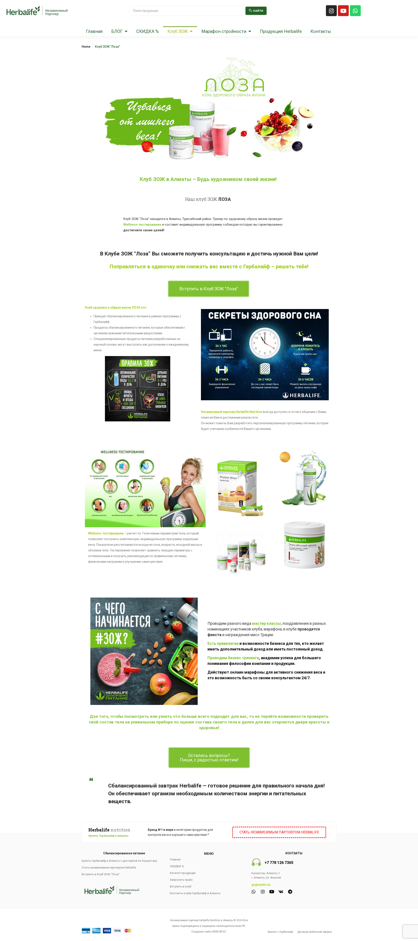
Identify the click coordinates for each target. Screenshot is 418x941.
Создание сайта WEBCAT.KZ (208, 931)
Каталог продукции (183, 873)
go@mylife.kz (261, 884)
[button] (208, 288)
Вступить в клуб (180, 886)
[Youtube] (343, 10)
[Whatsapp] (355, 10)
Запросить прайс (181, 879)
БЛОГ (117, 31)
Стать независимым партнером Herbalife (109, 867)
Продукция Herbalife (281, 31)
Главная (94, 31)
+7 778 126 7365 (279, 862)
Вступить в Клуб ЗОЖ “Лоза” (101, 874)
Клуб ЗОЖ (177, 31)
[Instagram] (331, 10)
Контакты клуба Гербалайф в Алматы (195, 893)
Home (86, 46)
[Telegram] (290, 892)
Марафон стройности (223, 31)
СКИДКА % (147, 31)
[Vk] (281, 892)
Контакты (320, 31)
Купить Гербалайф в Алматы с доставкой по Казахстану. (120, 860)
